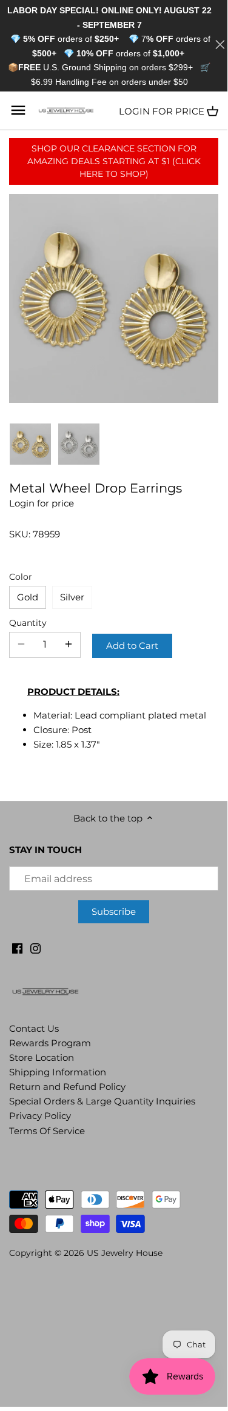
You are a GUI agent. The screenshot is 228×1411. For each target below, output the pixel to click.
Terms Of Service (47, 1131)
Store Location (41, 1057)
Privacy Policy (40, 1115)
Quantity (28, 623)
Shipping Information (57, 1072)
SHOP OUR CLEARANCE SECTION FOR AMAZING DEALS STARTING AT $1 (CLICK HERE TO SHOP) (114, 161)
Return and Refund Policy (67, 1086)
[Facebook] (17, 947)
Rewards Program (50, 1043)
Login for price (161, 111)
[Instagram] (35, 947)
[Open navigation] (18, 110)
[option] (30, 444)
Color (20, 577)
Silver (72, 597)
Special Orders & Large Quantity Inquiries (102, 1101)
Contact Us (34, 1028)
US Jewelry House (125, 1253)
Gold (27, 597)
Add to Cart (132, 645)
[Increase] (68, 644)
